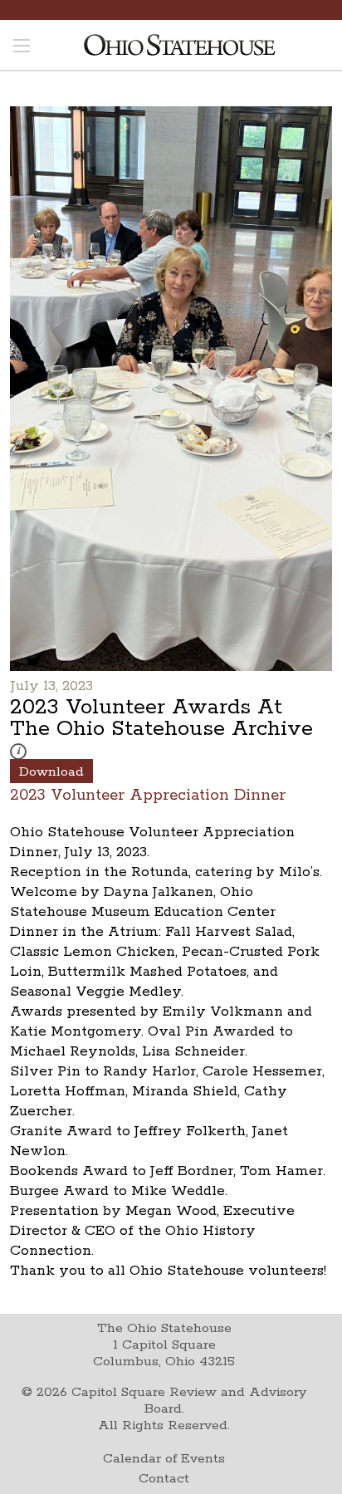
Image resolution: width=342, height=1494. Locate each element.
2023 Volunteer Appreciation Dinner (148, 794)
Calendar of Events (164, 1458)
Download (51, 772)
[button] (18, 751)
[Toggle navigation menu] (21, 47)
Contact (164, 1478)
